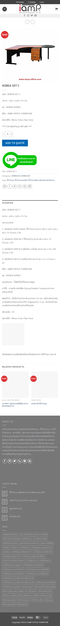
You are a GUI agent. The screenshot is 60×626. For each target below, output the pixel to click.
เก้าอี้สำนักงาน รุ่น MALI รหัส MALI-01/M (18, 582)
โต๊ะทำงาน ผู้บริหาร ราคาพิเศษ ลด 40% (27, 492)
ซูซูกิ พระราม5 (15, 508)
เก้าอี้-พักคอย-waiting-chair (41, 547)
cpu (21, 534)
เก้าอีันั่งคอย (24, 547)
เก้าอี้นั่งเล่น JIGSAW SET (43, 552)
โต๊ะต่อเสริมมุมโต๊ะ (45, 591)
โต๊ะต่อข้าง (32, 591)
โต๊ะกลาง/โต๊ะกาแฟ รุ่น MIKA (45, 587)
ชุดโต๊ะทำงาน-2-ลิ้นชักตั (11, 539)
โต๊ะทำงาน (10, 180)
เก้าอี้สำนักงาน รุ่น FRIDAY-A (13, 574)
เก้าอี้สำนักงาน (45, 560)
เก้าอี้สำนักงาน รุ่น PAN (11, 587)
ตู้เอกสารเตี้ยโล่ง (47, 543)
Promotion (20, 2)
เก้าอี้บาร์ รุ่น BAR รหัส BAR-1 (34, 556)
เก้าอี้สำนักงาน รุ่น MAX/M (45, 582)
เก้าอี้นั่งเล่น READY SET (12, 556)
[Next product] (27, 22)
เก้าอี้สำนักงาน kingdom (12, 565)
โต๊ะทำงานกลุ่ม (46, 595)
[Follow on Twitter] (32, 15)
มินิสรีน (14, 547)
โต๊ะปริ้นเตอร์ (22, 604)
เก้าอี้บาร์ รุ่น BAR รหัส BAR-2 (14, 560)
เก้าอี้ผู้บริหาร (32, 560)
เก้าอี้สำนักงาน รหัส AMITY (33, 565)
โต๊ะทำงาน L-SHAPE (31, 595)
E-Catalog (31, 2)
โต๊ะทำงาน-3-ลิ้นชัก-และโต (12, 595)
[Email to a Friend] (19, 186)
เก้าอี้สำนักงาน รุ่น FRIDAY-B (37, 574)
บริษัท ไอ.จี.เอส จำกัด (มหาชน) (23, 500)
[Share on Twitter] (14, 186)
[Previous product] (33, 22)
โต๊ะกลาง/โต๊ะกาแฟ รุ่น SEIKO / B (15, 591)
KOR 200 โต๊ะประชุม (39, 403)
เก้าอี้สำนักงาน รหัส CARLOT (13, 569)
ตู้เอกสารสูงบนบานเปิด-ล (29, 543)
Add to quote (15, 143)
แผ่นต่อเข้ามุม (27, 587)
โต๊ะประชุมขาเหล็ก (9, 604)
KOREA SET (16, 176)
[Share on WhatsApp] (4, 186)
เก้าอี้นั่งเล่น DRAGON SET (22, 552)
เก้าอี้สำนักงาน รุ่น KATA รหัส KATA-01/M (18, 578)
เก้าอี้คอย (6, 552)
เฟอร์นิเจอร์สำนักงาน (46, 180)
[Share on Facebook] (9, 186)
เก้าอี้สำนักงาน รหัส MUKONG (38, 569)
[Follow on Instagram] (28, 15)
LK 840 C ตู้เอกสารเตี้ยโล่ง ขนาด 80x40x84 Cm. (15, 404)
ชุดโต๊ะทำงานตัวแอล (10, 543)
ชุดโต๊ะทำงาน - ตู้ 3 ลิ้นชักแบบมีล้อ (34, 539)
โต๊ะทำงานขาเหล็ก (21, 180)
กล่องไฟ (44, 534)
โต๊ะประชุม (48, 600)
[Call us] (19, 461)
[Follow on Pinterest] (35, 15)
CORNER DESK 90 (10, 534)
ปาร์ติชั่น (6, 547)
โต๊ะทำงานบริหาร (24, 600)
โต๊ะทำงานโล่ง (33, 180)
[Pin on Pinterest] (24, 186)
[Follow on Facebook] (24, 15)
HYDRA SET (15, 516)
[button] (42, 2)
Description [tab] (7, 203)
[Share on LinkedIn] (29, 186)
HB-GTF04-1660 (31, 534)
